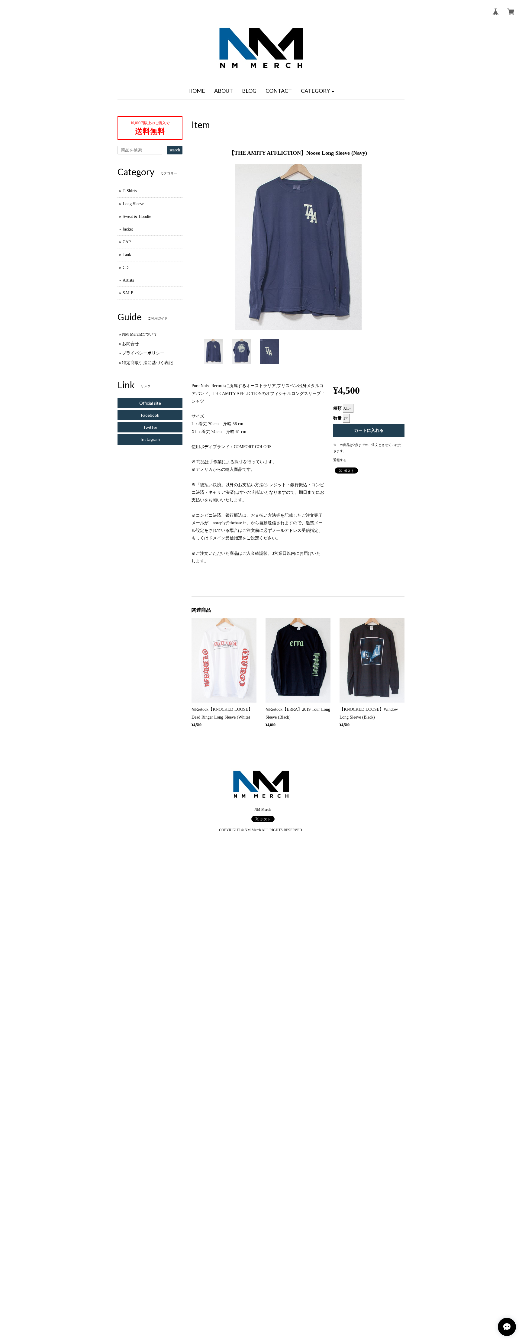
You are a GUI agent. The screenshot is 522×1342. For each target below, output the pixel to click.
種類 (337, 408)
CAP (127, 242)
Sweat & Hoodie (137, 216)
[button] (317, 91)
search (174, 150)
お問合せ (130, 343)
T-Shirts (130, 191)
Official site (150, 403)
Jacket (128, 229)
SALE (128, 293)
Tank (127, 254)
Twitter (150, 427)
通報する (339, 460)
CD (125, 267)
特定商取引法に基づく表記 (147, 363)
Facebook (150, 415)
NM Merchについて (140, 334)
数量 (337, 418)
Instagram (150, 439)
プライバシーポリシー (143, 353)
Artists (128, 280)
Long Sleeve (133, 204)
